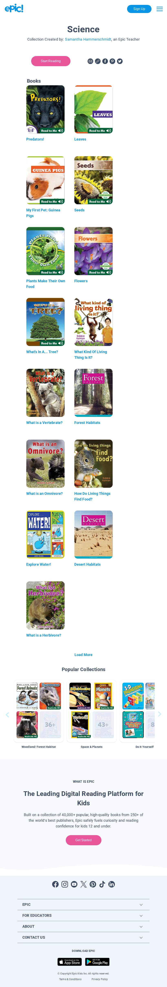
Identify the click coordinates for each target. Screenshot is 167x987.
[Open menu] (160, 9)
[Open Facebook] (55, 884)
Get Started (83, 840)
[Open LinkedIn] (111, 884)
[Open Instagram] (65, 884)
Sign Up (139, 9)
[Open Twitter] (83, 884)
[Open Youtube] (74, 884)
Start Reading (51, 61)
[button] (39, 711)
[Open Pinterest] (93, 884)
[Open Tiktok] (102, 884)
